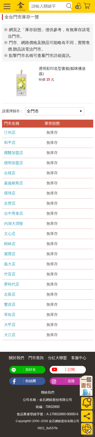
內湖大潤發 (13, 223)
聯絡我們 (47, 392)
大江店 (9, 335)
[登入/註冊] (78, 5)
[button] (6, 6)
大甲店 (9, 324)
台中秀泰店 (13, 213)
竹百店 (9, 274)
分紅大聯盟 (57, 358)
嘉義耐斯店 (13, 183)
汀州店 (9, 132)
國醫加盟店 (13, 152)
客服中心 (78, 358)
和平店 (9, 142)
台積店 (9, 173)
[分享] (86, 416)
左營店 (9, 203)
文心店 (9, 233)
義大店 (9, 264)
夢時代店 (11, 284)
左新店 (9, 294)
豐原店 (9, 304)
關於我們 (16, 358)
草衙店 (9, 314)
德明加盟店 (13, 163)
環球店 (9, 193)
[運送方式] (86, 428)
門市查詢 (36, 358)
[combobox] (47, 6)
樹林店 (9, 244)
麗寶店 (9, 254)
